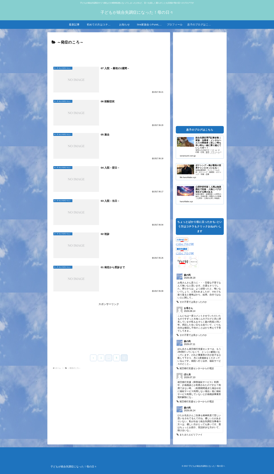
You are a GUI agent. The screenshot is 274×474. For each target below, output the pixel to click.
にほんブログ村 (185, 244)
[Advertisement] (109, 53)
